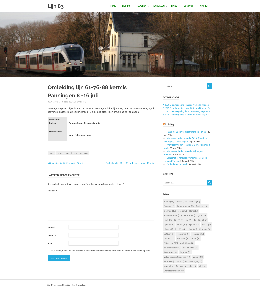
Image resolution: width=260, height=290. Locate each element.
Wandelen (159, 6)
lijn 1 (201, 215)
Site (50, 243)
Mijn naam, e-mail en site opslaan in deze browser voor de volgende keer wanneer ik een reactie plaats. (100, 250)
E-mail (52, 235)
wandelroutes (188, 266)
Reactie (52, 190)
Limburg (204, 229)
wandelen (171, 266)
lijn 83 (180, 229)
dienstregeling (185, 206)
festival (201, 206)
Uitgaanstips (80, 102)
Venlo (198, 256)
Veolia (181, 261)
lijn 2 (168, 220)
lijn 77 (206, 224)
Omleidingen (67, 102)
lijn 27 (178, 220)
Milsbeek (182, 238)
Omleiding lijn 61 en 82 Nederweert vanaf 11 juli (129, 163)
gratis (182, 210)
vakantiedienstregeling (177, 256)
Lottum (169, 233)
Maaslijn (141, 6)
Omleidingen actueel (177, 164)
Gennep (170, 210)
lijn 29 (191, 220)
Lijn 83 (56, 6)
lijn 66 (194, 224)
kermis (51, 153)
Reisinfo (125, 6)
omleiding (187, 243)
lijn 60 (169, 224)
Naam (51, 227)
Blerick (194, 201)
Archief (204, 6)
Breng (169, 206)
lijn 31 (202, 220)
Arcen (169, 201)
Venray (169, 261)
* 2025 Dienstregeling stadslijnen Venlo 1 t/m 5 (186, 114)
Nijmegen (171, 243)
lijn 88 (74, 153)
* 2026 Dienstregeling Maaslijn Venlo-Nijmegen (186, 104)
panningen (83, 153)
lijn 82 (168, 229)
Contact (188, 6)
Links (174, 6)
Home (113, 6)
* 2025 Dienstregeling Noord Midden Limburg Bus (187, 108)
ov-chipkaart (172, 247)
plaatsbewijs (190, 247)
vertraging (195, 261)
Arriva (181, 201)
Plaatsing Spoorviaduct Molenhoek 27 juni (187, 131)
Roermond (170, 252)
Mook (195, 238)
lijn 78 (66, 153)
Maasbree (183, 233)
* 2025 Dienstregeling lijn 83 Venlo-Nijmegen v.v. (186, 111)
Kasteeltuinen (173, 215)
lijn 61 (59, 153)
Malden (169, 238)
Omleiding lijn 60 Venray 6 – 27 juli (66, 163)
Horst (193, 210)
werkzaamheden (174, 270)
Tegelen (185, 252)
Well (202, 266)
